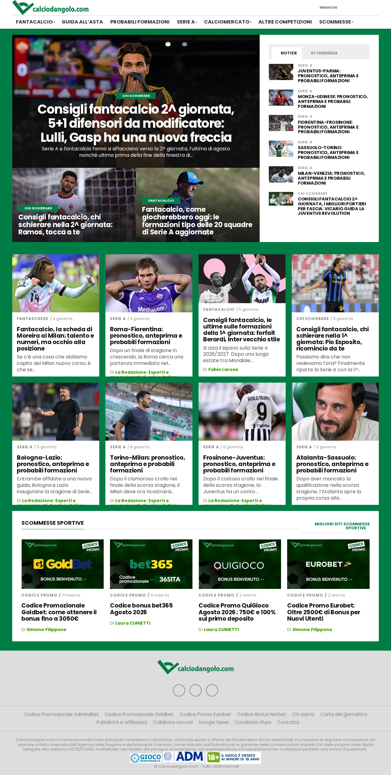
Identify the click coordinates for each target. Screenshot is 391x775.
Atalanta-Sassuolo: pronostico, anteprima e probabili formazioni (332, 464)
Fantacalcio (34, 21)
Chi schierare (312, 318)
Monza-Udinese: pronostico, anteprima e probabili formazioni (333, 101)
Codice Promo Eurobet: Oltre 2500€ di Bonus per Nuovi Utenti (323, 612)
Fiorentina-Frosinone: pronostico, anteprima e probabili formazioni (328, 127)
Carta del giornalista (343, 714)
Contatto (288, 722)
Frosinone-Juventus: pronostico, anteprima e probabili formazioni (239, 464)
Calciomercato (226, 21)
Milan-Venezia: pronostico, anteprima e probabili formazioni (331, 178)
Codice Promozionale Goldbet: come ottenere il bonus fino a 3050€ (59, 612)
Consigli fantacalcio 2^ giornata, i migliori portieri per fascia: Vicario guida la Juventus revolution (332, 206)
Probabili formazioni (140, 21)
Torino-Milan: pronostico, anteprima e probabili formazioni (147, 464)
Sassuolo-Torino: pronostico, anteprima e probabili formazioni (328, 152)
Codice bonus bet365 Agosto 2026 (141, 608)
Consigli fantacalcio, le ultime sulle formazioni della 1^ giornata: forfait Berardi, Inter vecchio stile (241, 330)
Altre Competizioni (285, 21)
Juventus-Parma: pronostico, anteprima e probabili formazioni (328, 76)
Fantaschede (33, 318)
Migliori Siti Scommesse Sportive (342, 526)
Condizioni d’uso (253, 722)
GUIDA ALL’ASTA (82, 21)
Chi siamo (303, 714)
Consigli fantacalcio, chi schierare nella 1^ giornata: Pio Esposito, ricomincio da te (332, 339)
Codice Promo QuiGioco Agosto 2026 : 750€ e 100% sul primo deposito (237, 612)
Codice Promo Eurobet (205, 714)
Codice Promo (39, 595)
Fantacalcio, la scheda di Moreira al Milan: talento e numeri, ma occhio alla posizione (55, 339)
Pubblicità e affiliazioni (122, 722)
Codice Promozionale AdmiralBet (61, 714)
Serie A (186, 21)
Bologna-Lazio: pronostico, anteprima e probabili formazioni (53, 464)
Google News (214, 722)
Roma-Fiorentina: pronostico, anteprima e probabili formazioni (146, 335)
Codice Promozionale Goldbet (139, 714)
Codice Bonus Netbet (261, 714)
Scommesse (335, 21)
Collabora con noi (173, 722)
